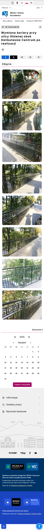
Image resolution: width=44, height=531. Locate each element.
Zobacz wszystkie (22, 384)
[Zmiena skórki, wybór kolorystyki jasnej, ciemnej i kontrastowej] (22, 3)
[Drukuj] (40, 27)
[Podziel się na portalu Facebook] (5, 57)
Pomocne (5, 8)
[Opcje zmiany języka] (27, 3)
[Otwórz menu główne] (12, 3)
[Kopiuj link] (38, 57)
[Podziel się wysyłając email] (22, 57)
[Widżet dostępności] (17, 3)
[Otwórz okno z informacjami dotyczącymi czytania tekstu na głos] (3, 27)
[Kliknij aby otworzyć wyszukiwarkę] (31, 3)
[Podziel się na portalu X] (13, 57)
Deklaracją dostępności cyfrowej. (22, 485)
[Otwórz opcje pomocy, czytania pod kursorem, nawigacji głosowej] (39, 526)
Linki (38, 8)
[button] (12, 453)
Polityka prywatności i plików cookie (29, 514)
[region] (22, 360)
